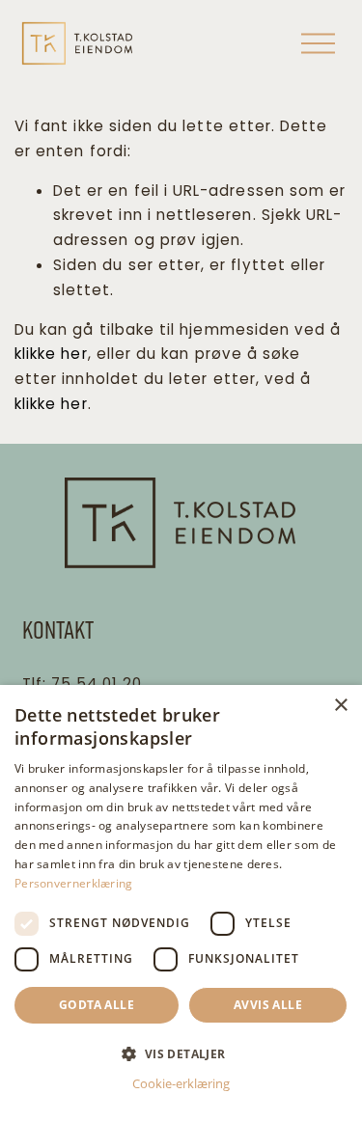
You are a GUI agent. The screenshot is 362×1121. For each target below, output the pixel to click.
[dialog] (181, 903)
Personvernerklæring (73, 883)
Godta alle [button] (96, 1005)
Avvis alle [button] (268, 1005)
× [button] (340, 705)
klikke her (51, 353)
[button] (181, 1053)
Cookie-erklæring (181, 1083)
